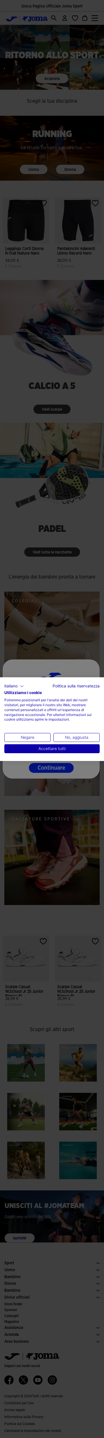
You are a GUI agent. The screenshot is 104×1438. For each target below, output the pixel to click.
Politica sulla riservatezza (76, 685)
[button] (14, 685)
